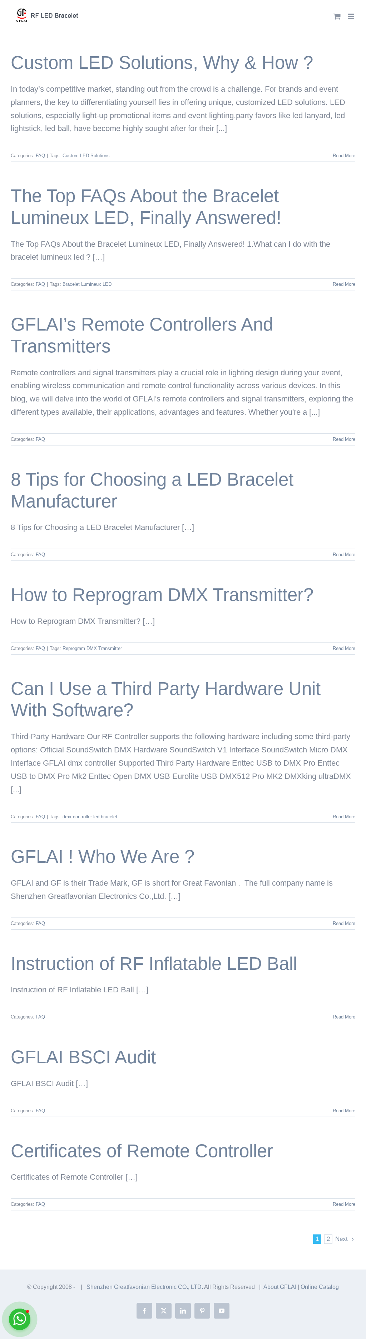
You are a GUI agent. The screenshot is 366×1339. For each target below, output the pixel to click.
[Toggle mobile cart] (337, 16)
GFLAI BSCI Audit (83, 1057)
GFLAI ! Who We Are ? (102, 856)
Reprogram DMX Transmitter (92, 648)
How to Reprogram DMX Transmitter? (162, 594)
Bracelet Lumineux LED (87, 284)
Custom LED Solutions (86, 155)
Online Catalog (320, 1287)
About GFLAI (279, 1287)
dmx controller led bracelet (90, 816)
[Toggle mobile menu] (351, 16)
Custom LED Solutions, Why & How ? (162, 62)
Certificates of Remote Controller (142, 1151)
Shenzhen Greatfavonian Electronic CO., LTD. (145, 1287)
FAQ (40, 155)
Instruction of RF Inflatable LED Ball (154, 963)
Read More (344, 155)
